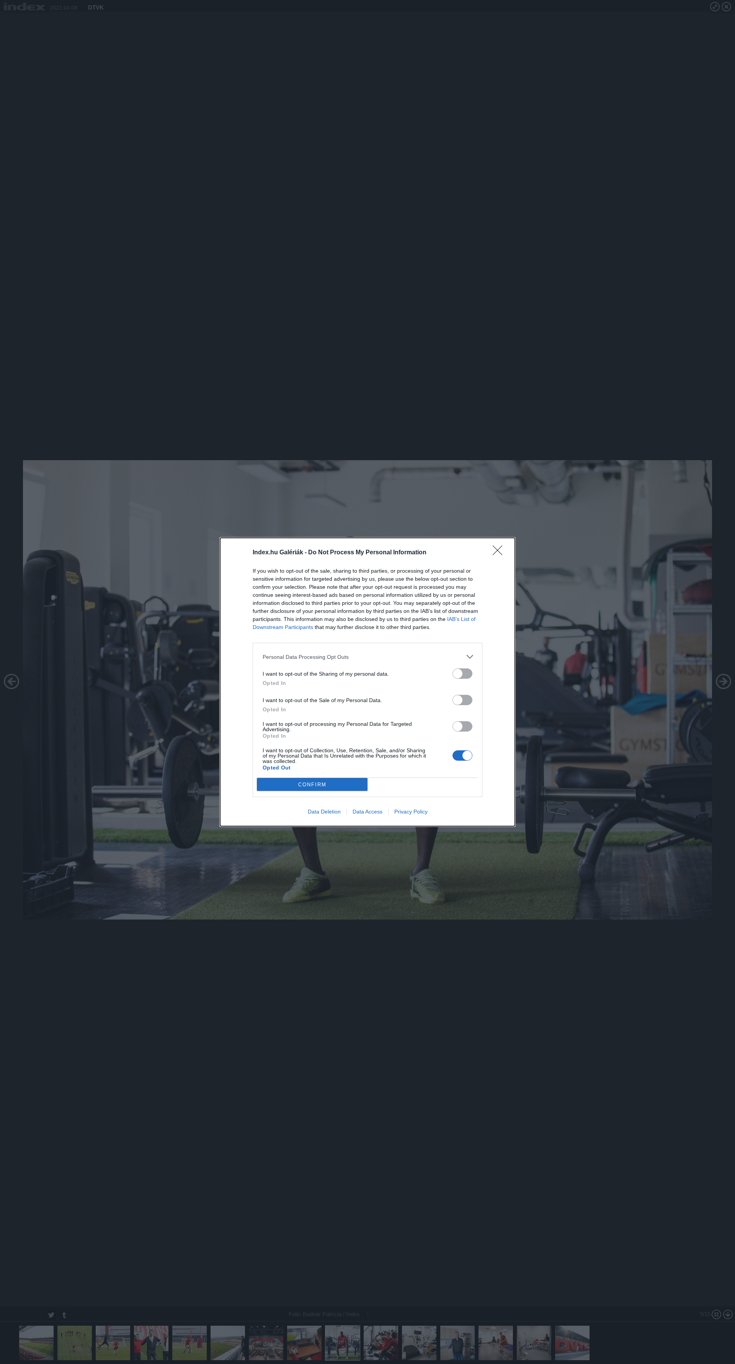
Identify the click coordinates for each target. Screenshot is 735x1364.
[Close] (500, 553)
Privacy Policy (411, 812)
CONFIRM (312, 784)
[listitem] (367, 657)
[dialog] (367, 682)
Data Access (367, 812)
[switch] (462, 673)
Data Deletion (324, 812)
